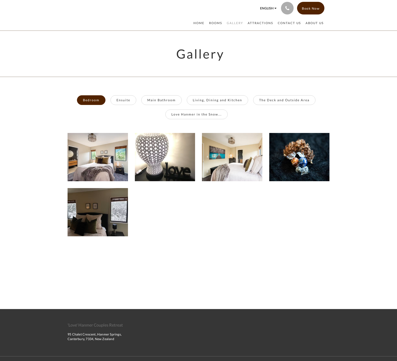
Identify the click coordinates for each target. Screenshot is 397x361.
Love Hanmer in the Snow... (196, 114)
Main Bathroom (161, 100)
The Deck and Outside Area (284, 100)
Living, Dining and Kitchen (217, 100)
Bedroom (91, 100)
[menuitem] (200, 23)
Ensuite (123, 100)
